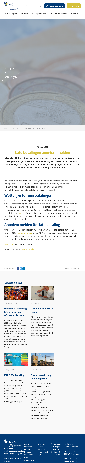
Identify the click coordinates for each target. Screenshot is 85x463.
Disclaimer (41, 449)
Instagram (57, 447)
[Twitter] (21, 268)
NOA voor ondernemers (58, 14)
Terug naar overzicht (72, 268)
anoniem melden (24, 233)
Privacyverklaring (43, 452)
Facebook (57, 444)
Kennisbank (24, 14)
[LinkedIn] (23, 268)
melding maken (28, 249)
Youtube (57, 455)
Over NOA (75, 14)
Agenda (15, 14)
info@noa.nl (74, 461)
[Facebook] (18, 268)
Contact (29, 6)
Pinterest (56, 452)
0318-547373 (72, 459)
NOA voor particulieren (38, 14)
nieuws (22, 213)
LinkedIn (56, 449)
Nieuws (7, 14)
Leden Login (38, 6)
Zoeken (75, 6)
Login (40, 455)
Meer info (9, 244)
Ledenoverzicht (56, 6)
